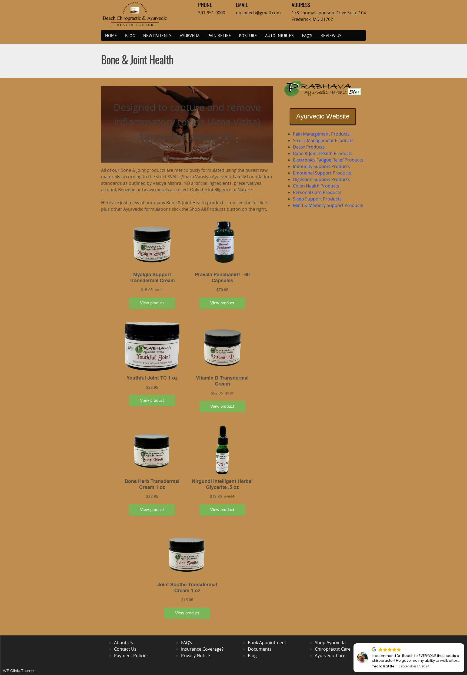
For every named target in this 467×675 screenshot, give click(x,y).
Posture (248, 35)
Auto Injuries (279, 35)
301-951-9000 (211, 13)
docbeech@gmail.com (258, 13)
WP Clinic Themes (19, 671)
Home (111, 35)
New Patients (157, 35)
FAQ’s (307, 35)
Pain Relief (219, 35)
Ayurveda (189, 35)
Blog (130, 35)
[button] (464, 644)
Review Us (331, 35)
